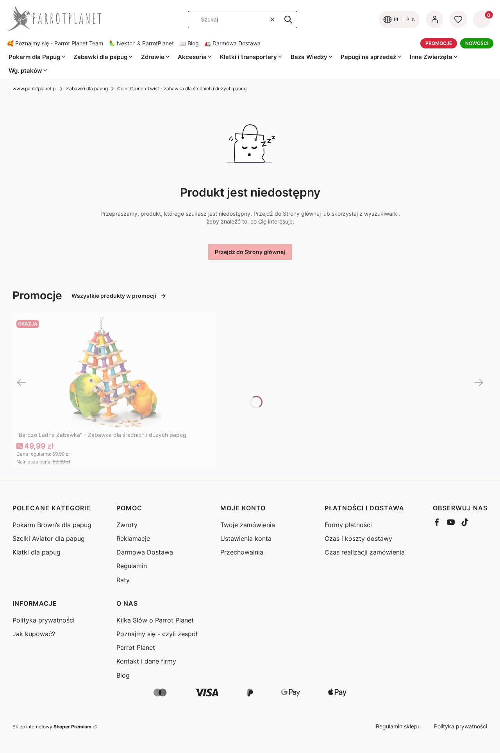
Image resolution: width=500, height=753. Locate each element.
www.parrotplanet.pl (34, 88)
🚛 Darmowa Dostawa (232, 43)
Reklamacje (133, 538)
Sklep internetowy (51, 727)
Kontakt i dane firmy (146, 661)
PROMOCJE (438, 43)
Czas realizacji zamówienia (365, 552)
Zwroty (127, 525)
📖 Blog (189, 43)
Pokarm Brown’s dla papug (51, 525)
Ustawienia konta (245, 538)
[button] (288, 19)
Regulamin (131, 566)
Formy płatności (348, 525)
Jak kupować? (33, 634)
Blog (123, 675)
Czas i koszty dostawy (358, 538)
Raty (123, 580)
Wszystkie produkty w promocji (113, 295)
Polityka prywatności (43, 620)
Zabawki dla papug (87, 88)
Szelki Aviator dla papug (48, 538)
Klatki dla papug (36, 552)
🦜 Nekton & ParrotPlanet (141, 43)
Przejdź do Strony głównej (250, 252)
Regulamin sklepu (398, 726)
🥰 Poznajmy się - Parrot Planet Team (55, 43)
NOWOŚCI (476, 43)
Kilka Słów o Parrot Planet (155, 620)
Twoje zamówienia (247, 525)
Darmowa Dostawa (144, 552)
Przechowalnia (241, 552)
